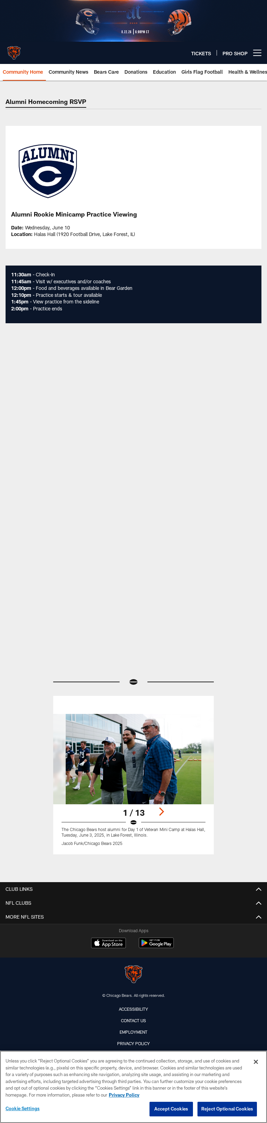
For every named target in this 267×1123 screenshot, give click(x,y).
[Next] (161, 811)
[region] (133, 1087)
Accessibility (133, 1009)
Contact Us (133, 1020)
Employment (133, 1032)
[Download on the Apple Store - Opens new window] (108, 944)
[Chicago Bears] (133, 975)
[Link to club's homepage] (14, 50)
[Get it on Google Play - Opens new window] (156, 946)
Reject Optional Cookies (227, 1109)
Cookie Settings (23, 1108)
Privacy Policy (133, 1043)
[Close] (256, 1061)
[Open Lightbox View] (133, 784)
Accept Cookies (171, 1109)
